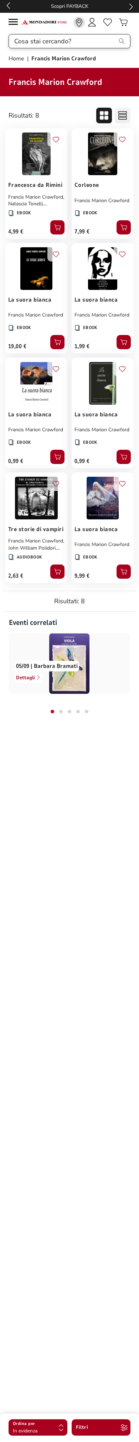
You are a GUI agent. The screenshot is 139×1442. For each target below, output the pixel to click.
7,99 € (82, 231)
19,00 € (17, 346)
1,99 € (82, 346)
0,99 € (16, 461)
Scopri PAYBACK (69, 6)
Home (17, 59)
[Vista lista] (122, 115)
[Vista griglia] (104, 115)
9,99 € (82, 576)
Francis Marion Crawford (35, 197)
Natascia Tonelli (25, 203)
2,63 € (16, 576)
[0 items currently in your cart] (123, 22)
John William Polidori (32, 548)
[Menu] (15, 22)
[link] (79, 22)
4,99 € (16, 231)
